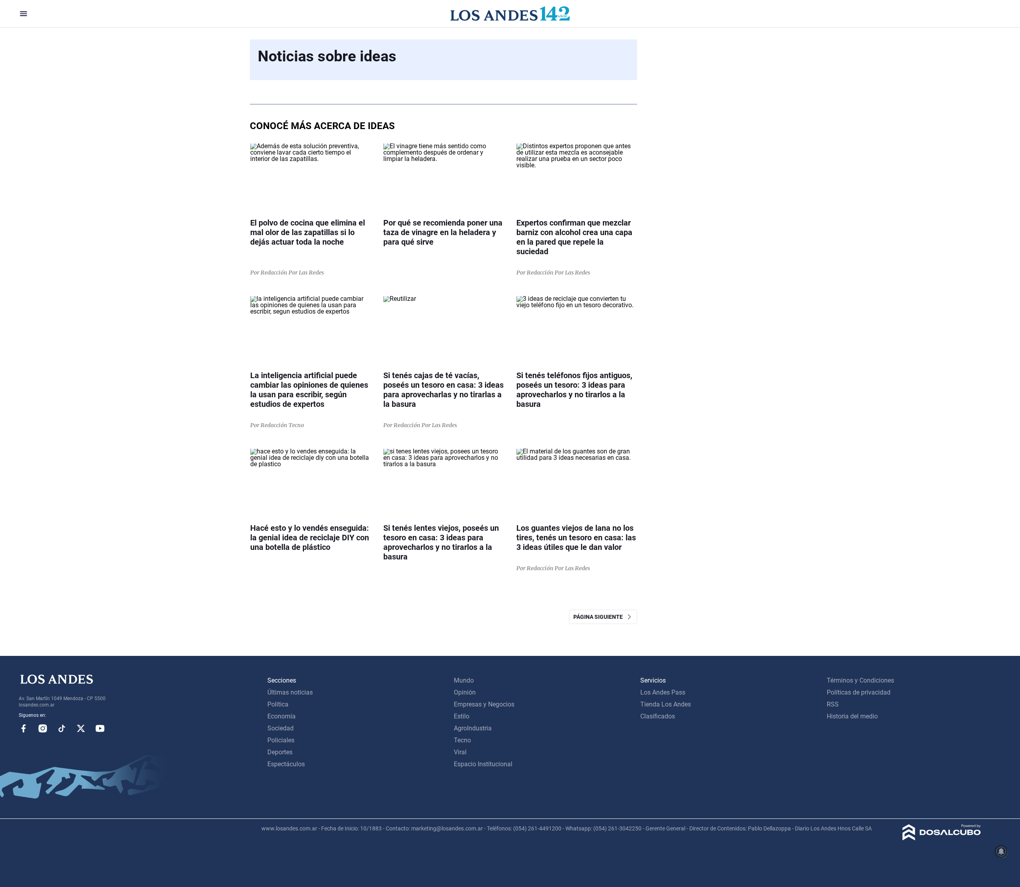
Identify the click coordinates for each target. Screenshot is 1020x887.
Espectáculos (286, 764)
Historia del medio (852, 716)
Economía (281, 716)
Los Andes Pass (662, 692)
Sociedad (280, 728)
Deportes (279, 752)
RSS (833, 704)
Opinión (465, 692)
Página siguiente (599, 617)
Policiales (280, 740)
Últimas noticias (290, 692)
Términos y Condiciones (860, 680)
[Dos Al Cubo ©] (941, 838)
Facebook (23, 728)
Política (277, 704)
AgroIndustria (473, 728)
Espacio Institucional (483, 764)
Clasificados (657, 716)
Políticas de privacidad (859, 692)
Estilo (461, 716)
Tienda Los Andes (665, 704)
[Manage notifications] (1001, 851)
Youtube (100, 728)
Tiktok (62, 728)
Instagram (42, 728)
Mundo (464, 680)
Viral (460, 752)
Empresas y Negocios (484, 704)
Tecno (462, 740)
